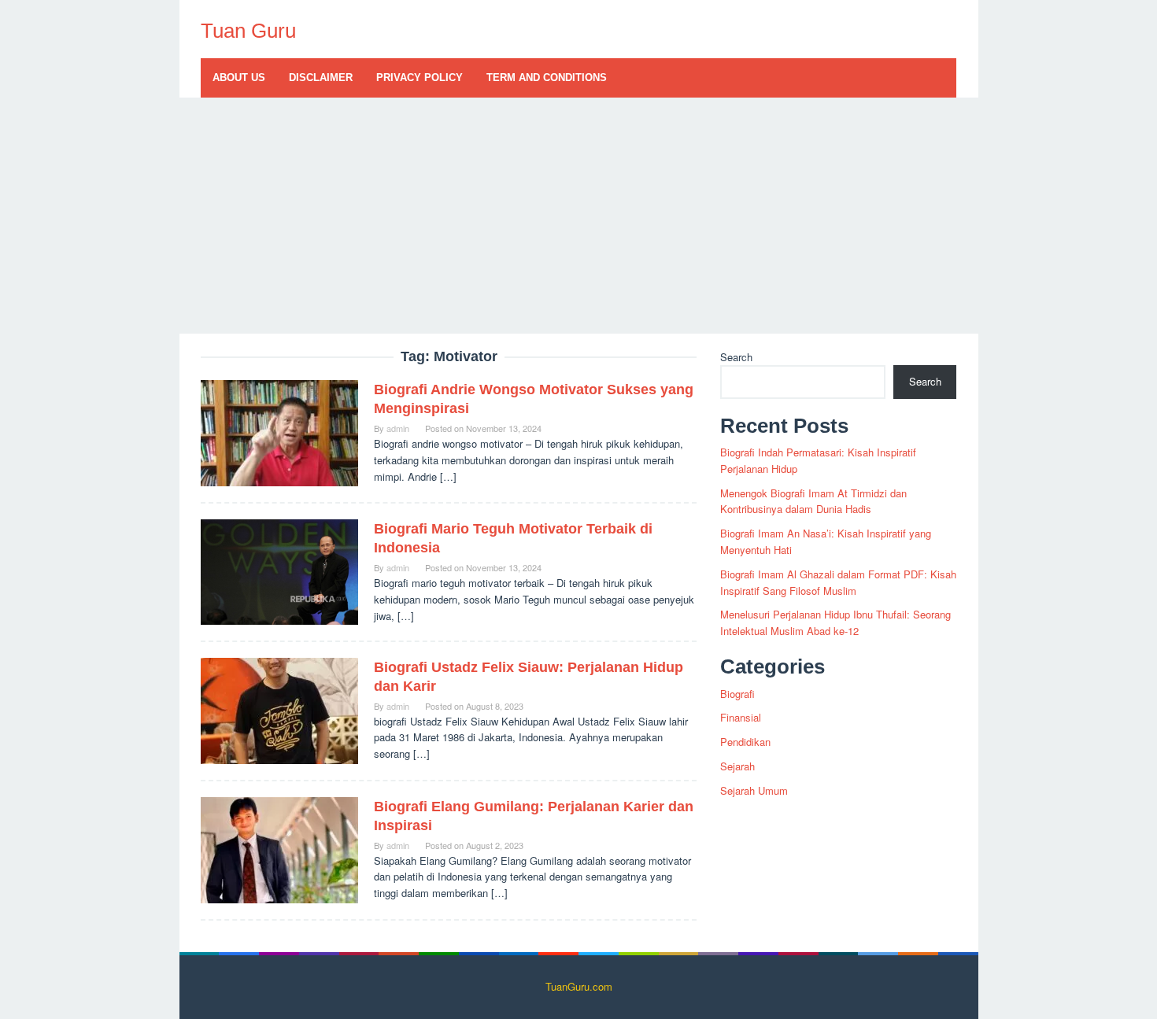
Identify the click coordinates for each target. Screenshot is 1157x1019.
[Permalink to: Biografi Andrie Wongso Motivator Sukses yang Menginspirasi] (279, 431)
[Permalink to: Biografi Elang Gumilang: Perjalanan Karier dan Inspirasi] (279, 848)
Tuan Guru (248, 30)
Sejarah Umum (754, 790)
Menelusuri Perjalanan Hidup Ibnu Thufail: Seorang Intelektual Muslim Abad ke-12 (835, 622)
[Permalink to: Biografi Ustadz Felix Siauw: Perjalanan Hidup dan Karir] (279, 709)
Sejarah (737, 766)
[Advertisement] (578, 215)
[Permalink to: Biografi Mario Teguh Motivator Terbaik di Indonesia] (279, 570)
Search (736, 356)
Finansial (740, 717)
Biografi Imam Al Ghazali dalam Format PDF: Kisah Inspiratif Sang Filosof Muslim (838, 582)
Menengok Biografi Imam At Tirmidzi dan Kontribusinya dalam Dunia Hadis (813, 501)
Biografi (737, 693)
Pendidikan (745, 741)
